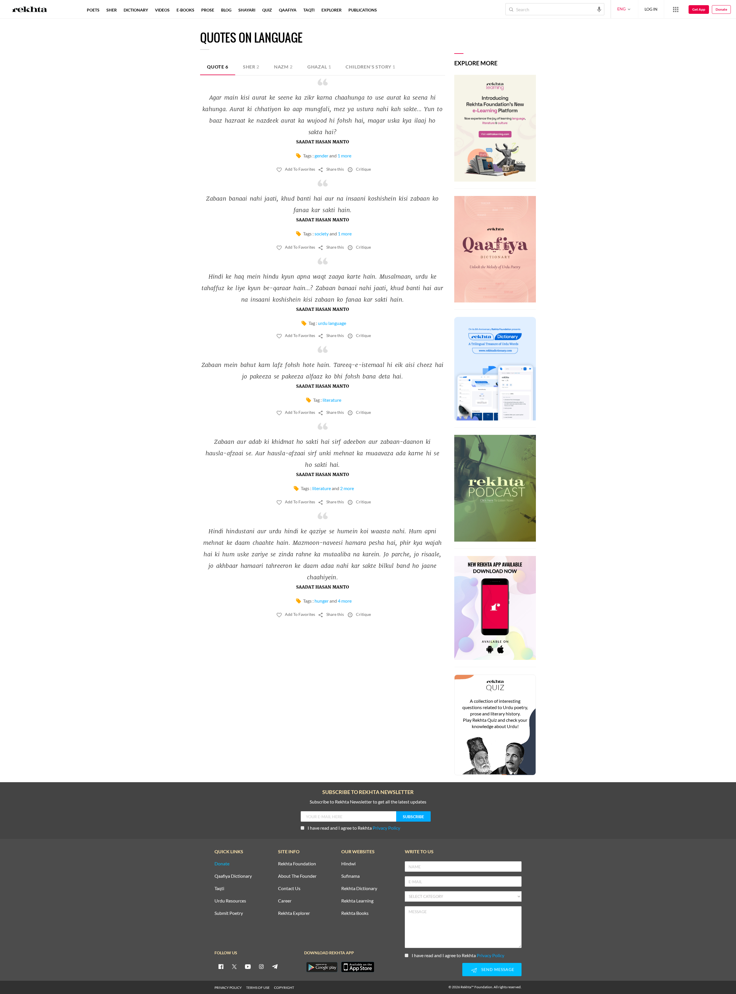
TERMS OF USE (258, 987)
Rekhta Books (355, 913)
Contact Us (289, 888)
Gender (321, 155)
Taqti (219, 888)
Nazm (283, 66)
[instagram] (261, 966)
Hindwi (348, 863)
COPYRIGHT (284, 987)
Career (285, 900)
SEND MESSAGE (497, 969)
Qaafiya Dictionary (233, 876)
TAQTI (309, 9)
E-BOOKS (185, 9)
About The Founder (297, 876)
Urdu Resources (230, 900)
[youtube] (247, 966)
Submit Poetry (228, 913)
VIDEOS (162, 9)
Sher (251, 66)
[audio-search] (599, 9)
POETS (93, 9)
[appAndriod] (321, 967)
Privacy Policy (386, 828)
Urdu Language (332, 323)
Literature (332, 400)
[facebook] (220, 966)
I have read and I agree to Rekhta (354, 828)
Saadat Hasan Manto (322, 142)
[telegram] (274, 966)
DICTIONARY (136, 9)
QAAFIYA (287, 9)
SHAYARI (246, 9)
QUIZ (267, 9)
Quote (217, 66)
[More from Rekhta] (675, 9)
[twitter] (234, 966)
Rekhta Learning (357, 900)
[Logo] (29, 10)
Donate (721, 9)
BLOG (226, 9)
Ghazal (319, 66)
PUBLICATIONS (362, 9)
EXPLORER (331, 9)
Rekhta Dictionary (359, 888)
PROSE (207, 9)
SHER (111, 9)
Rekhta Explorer (294, 913)
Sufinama (350, 876)
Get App (698, 9)
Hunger (322, 600)
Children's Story (370, 66)
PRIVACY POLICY (228, 987)
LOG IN (651, 9)
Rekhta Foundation (297, 863)
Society (322, 233)
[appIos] (357, 967)
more (390, 9)
